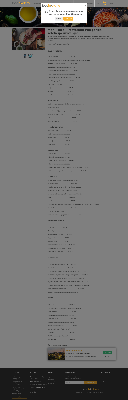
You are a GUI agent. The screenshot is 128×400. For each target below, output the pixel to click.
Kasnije (58, 18)
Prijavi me (68, 18)
